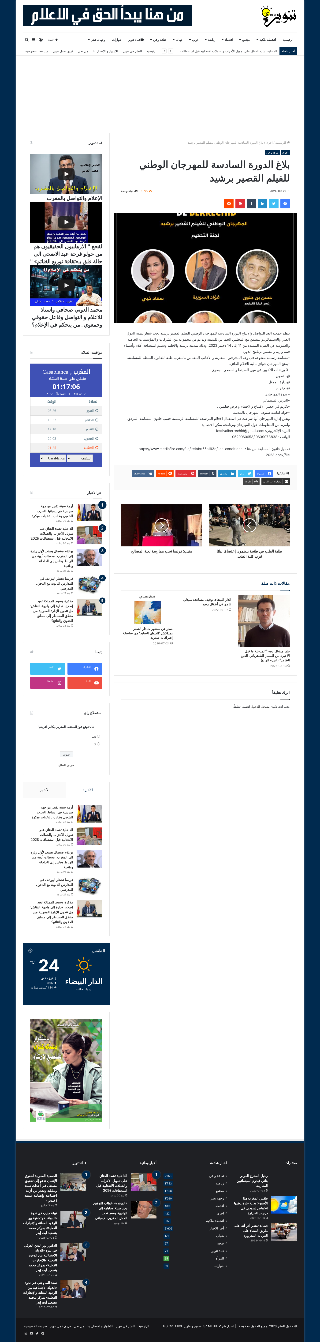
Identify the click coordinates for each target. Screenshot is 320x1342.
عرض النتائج (66, 765)
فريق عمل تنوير (63, 51)
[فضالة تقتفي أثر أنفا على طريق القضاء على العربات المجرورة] (284, 1232)
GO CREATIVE (173, 1326)
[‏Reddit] (229, 203)
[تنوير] (279, 16)
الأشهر (44, 790)
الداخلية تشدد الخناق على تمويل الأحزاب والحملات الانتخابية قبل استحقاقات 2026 (52, 533)
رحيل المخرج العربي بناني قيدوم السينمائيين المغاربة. (252, 1181)
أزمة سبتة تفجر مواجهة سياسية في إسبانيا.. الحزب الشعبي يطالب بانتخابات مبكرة (52, 511)
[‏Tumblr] (251, 203)
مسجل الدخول (260, 706)
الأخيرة (88, 790)
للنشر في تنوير (132, 51)
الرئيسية (288, 39)
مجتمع (246, 39)
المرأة (220, 1258)
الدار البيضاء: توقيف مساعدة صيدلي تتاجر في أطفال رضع (207, 602)
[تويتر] (274, 203)
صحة (220, 1243)
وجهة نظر (217, 1198)
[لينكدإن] (262, 203)
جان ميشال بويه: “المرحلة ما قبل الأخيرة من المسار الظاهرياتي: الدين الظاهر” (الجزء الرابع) (265, 655)
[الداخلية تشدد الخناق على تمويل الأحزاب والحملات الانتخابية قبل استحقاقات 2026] (89, 535)
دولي (195, 39)
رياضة (211, 39)
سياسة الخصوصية (36, 51)
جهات (179, 39)
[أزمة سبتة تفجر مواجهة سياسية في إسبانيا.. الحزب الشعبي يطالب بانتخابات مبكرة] (89, 512)
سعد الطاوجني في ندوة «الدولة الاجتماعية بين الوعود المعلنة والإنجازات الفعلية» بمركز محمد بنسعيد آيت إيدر (40, 1292)
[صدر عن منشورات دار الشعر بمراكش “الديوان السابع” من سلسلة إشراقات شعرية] (147, 609)
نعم (94, 736)
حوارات (117, 39)
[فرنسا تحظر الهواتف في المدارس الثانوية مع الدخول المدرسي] (89, 585)
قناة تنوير (134, 39)
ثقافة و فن (159, 39)
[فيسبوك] (285, 203)
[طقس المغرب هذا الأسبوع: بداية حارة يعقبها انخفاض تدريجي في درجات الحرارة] (284, 1205)
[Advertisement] (160, 91)
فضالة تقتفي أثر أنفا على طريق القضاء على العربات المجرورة (251, 1231)
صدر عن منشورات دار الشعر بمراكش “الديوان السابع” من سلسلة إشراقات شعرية (148, 633)
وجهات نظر (98, 39)
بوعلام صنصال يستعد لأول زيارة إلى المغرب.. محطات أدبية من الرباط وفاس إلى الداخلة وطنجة (216, 51)
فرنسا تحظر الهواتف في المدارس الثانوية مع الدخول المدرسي (54, 583)
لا (95, 744)
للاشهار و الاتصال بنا (105, 51)
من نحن (83, 51)
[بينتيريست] (240, 203)
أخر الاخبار (217, 1228)
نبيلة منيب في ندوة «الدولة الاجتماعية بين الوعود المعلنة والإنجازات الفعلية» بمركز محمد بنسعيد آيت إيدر (40, 1223)
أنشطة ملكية (268, 39)
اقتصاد (229, 39)
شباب (220, 1236)
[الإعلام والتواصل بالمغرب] (66, 174)
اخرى (269, 142)
